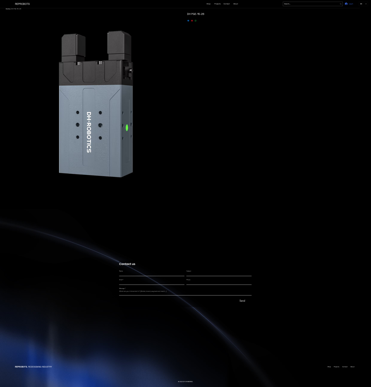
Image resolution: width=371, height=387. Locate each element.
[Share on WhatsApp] (195, 21)
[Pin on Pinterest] (192, 21)
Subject (188, 271)
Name (121, 271)
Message (122, 288)
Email (120, 279)
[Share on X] (199, 21)
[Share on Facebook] (188, 21)
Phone (188, 279)
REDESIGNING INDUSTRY (33, 366)
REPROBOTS (22, 4)
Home (8, 9)
